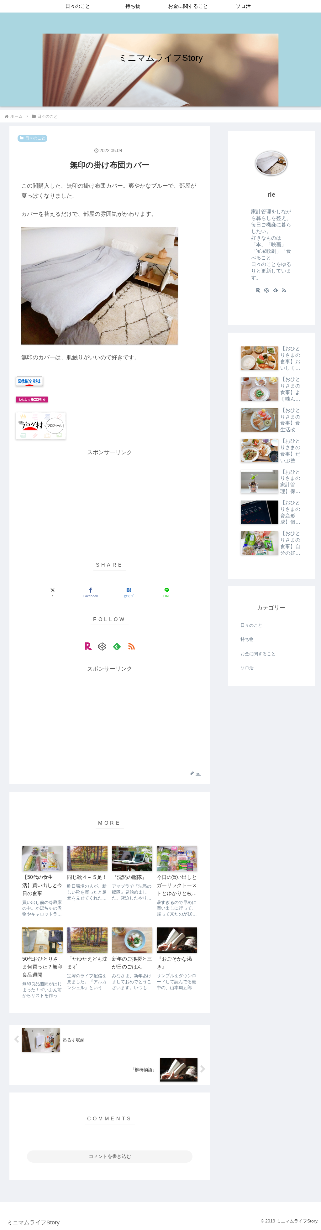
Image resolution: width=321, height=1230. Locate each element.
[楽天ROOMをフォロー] (88, 646)
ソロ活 (247, 667)
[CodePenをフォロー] (102, 646)
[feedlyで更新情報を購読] (117, 646)
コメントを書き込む (110, 1156)
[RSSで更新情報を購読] (131, 646)
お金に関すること (258, 653)
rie (271, 194)
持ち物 (247, 639)
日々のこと (35, 138)
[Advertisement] (110, 501)
